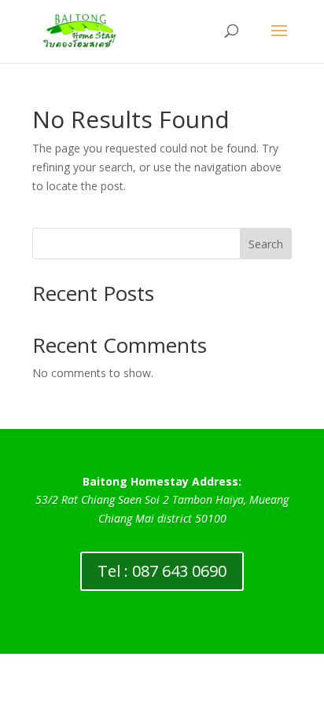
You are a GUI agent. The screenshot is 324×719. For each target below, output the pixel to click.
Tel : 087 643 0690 (162, 570)
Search (266, 244)
